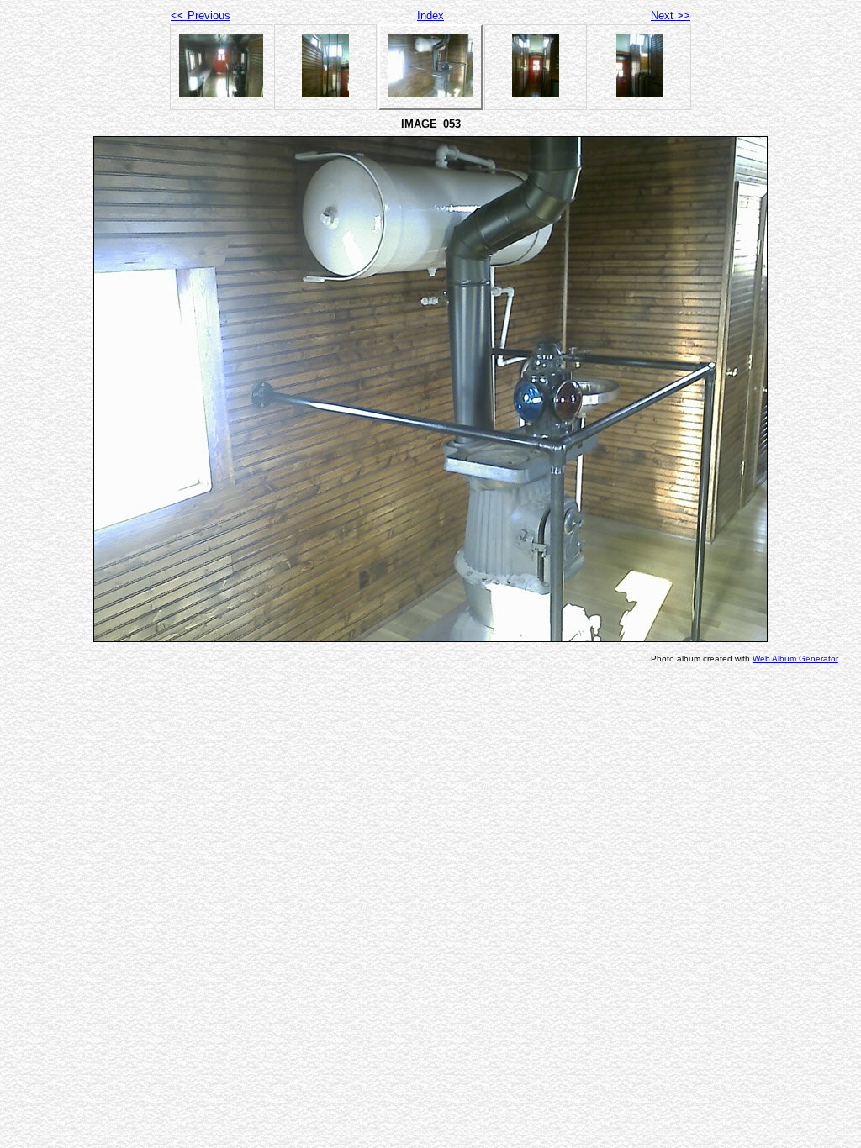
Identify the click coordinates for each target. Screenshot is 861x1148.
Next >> (670, 15)
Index (430, 15)
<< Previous (200, 15)
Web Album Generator (795, 658)
